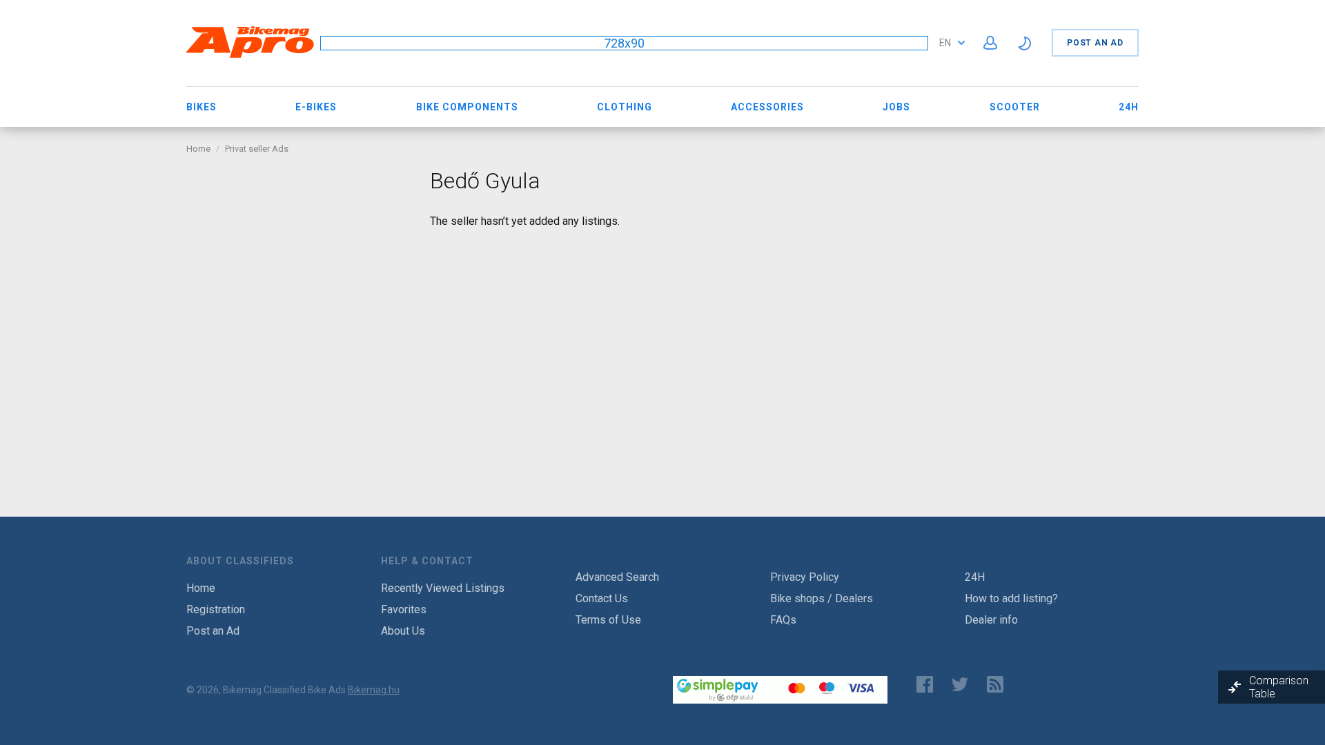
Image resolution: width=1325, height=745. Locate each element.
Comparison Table (1278, 687)
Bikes (201, 106)
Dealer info (991, 619)
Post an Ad (1095, 43)
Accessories (767, 106)
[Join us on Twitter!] (960, 684)
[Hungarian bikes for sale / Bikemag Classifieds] (250, 55)
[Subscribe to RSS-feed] (998, 684)
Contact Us (602, 598)
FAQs (783, 619)
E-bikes (316, 106)
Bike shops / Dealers (821, 598)
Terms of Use (608, 619)
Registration (215, 609)
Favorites (403, 609)
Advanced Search (617, 577)
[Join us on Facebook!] (924, 684)
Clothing (624, 106)
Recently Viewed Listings (442, 588)
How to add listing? (1011, 598)
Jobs (896, 106)
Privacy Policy (804, 577)
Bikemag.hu (374, 689)
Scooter (1015, 106)
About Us (403, 630)
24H (1129, 106)
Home (198, 148)
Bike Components (467, 106)
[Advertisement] (297, 254)
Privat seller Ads (256, 148)
